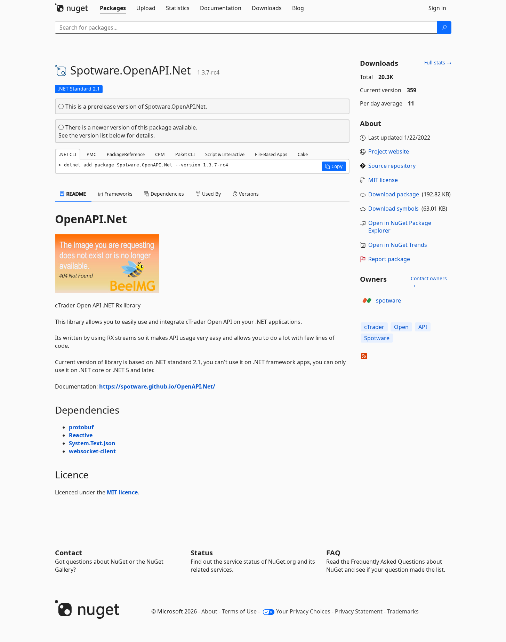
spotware (388, 300)
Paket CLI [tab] (185, 154)
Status (202, 552)
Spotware (376, 338)
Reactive (81, 435)
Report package (389, 259)
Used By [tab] (211, 193)
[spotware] (367, 300)
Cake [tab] (303, 154)
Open (401, 327)
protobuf (81, 427)
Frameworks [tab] (117, 193)
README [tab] (75, 193)
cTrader (374, 327)
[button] (334, 166)
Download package (393, 194)
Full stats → (437, 62)
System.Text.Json (92, 443)
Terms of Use (239, 611)
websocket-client (92, 451)
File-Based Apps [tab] (271, 154)
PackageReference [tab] (126, 154)
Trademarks (403, 611)
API (422, 327)
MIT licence (122, 492)
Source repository (392, 166)
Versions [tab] (248, 193)
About (209, 611)
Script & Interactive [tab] (224, 154)
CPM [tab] (160, 154)
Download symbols (393, 208)
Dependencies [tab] (166, 193)
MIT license (383, 180)
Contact (68, 552)
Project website (388, 151)
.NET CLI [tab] (67, 154)
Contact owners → (429, 282)
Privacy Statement (359, 611)
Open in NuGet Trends (397, 245)
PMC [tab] (91, 154)
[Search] (444, 27)
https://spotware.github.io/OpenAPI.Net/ (157, 386)
